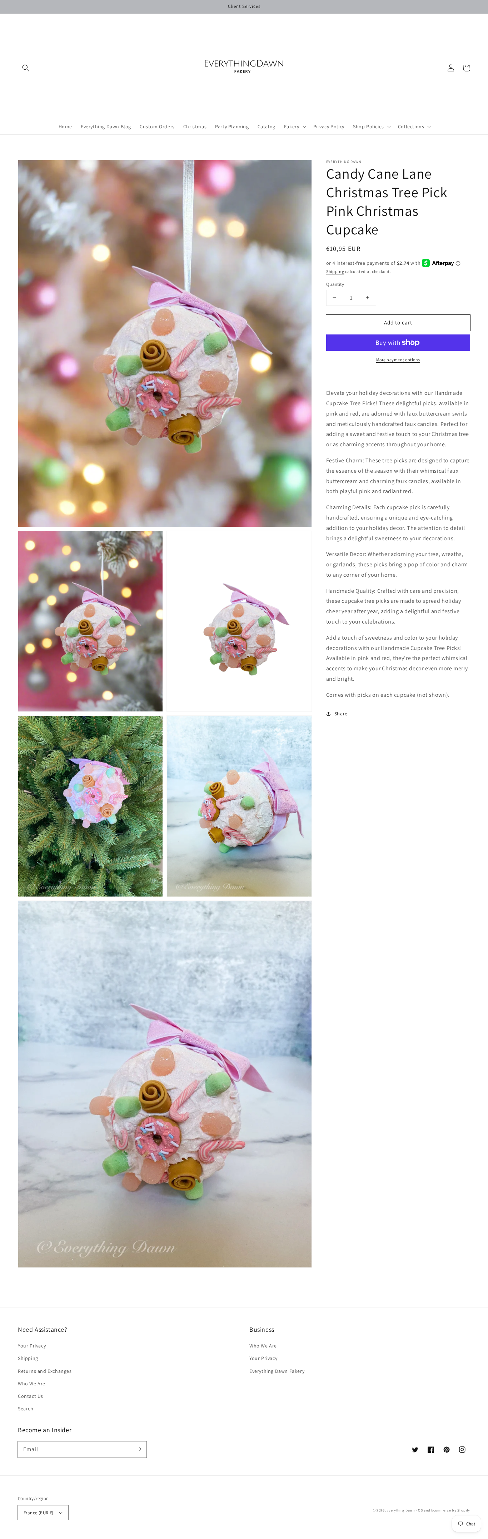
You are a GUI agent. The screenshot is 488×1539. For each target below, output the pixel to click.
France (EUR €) (39, 1513)
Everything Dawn (401, 1510)
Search (26, 1408)
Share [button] (341, 713)
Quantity (335, 284)
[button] (26, 68)
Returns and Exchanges (45, 1371)
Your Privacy (32, 1345)
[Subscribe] (138, 1449)
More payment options (398, 359)
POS (419, 1510)
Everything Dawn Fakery (276, 1371)
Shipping (335, 271)
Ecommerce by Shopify (450, 1510)
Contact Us (30, 1396)
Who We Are (31, 1383)
